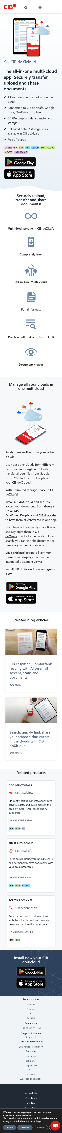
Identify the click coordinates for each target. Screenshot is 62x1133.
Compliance (31, 1098)
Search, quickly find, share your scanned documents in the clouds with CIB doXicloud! (30, 739)
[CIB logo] (9, 6)
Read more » (16, 685)
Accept (9, 1127)
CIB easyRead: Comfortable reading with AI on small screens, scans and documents (31, 670)
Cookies (31, 1103)
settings (36, 1121)
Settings (41, 1127)
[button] (40, 8)
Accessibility (31, 1093)
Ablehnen (25, 1127)
